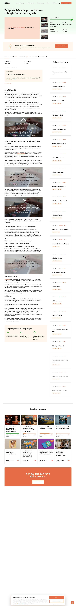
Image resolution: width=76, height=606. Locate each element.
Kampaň (7, 56)
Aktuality (13, 56)
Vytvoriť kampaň (66, 3)
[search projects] (59, 3)
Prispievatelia (23, 56)
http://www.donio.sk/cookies (21, 603)
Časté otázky (33, 56)
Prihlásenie (54, 3)
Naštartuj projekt (42, 56)
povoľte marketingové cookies (18, 27)
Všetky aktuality (8, 83)
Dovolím (57, 597)
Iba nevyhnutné (56, 601)
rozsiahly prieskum (21, 153)
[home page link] (8, 3)
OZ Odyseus (7, 279)
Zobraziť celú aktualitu (11, 79)
